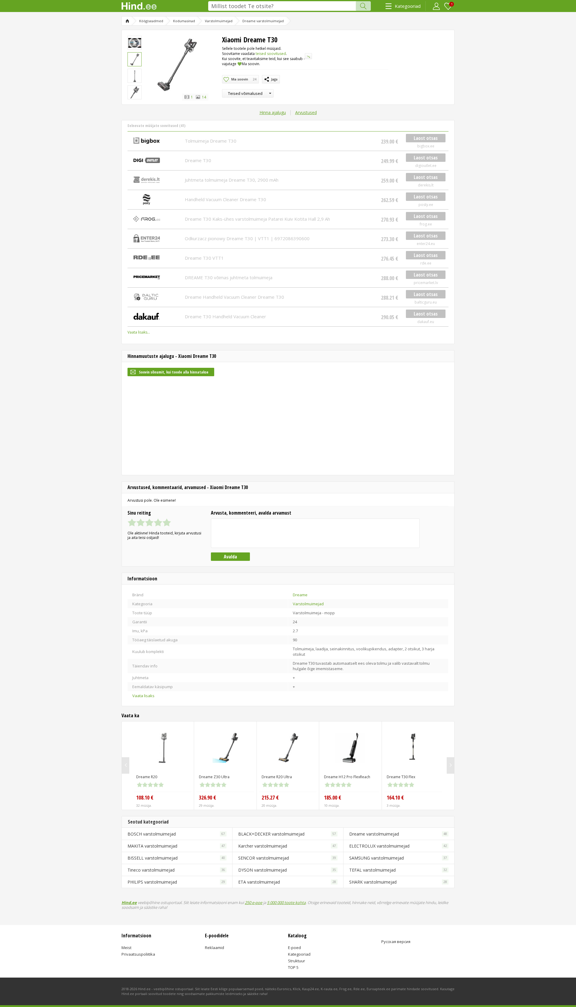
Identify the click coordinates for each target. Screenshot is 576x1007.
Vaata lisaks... (139, 332)
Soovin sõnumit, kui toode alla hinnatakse (173, 372)
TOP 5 (293, 967)
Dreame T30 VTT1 (204, 258)
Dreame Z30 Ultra (214, 776)
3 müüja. (393, 805)
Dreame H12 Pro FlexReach (347, 776)
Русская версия (395, 941)
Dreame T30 (198, 160)
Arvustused (306, 112)
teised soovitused (271, 53)
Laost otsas (426, 138)
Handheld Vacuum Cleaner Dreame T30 (225, 199)
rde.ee (425, 263)
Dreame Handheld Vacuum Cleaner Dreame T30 (234, 297)
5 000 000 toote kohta (286, 902)
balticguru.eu (426, 302)
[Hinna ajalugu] (308, 56)
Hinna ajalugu (273, 112)
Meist (126, 947)
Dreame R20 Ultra (277, 776)
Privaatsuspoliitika (138, 954)
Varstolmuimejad (308, 603)
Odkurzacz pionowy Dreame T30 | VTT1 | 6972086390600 (247, 238)
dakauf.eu (425, 321)
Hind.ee (129, 902)
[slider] (149, 522)
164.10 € (395, 797)
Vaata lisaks (143, 695)
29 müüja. (206, 805)
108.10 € (144, 797)
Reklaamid (214, 947)
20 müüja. (269, 805)
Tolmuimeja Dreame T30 (210, 141)
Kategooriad (408, 6)
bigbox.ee (425, 146)
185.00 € (332, 797)
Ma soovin (243, 79)
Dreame (300, 594)
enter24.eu (426, 243)
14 (203, 97)
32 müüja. (144, 805)
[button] (248, 93)
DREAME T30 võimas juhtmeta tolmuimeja (228, 277)
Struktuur (296, 960)
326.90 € (207, 797)
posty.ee (425, 204)
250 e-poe (253, 902)
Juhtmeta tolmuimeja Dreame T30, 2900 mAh (231, 180)
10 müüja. (332, 805)
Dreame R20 (146, 776)
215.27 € (270, 797)
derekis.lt (426, 185)
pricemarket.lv (426, 282)
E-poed (294, 947)
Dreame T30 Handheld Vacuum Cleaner (225, 316)
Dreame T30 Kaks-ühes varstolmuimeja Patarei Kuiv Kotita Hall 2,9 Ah (257, 219)
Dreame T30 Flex (401, 776)
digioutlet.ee (425, 165)
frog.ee (426, 224)
